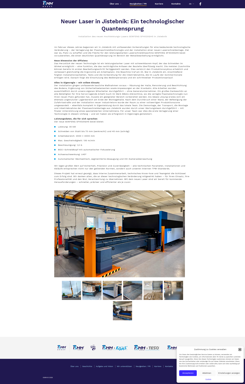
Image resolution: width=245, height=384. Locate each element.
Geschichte (87, 366)
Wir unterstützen (124, 366)
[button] (240, 349)
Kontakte (176, 4)
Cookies (208, 379)
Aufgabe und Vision (104, 366)
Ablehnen (206, 373)
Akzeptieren (188, 373)
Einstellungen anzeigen (229, 373)
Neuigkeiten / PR (138, 4)
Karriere (159, 4)
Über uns (114, 4)
